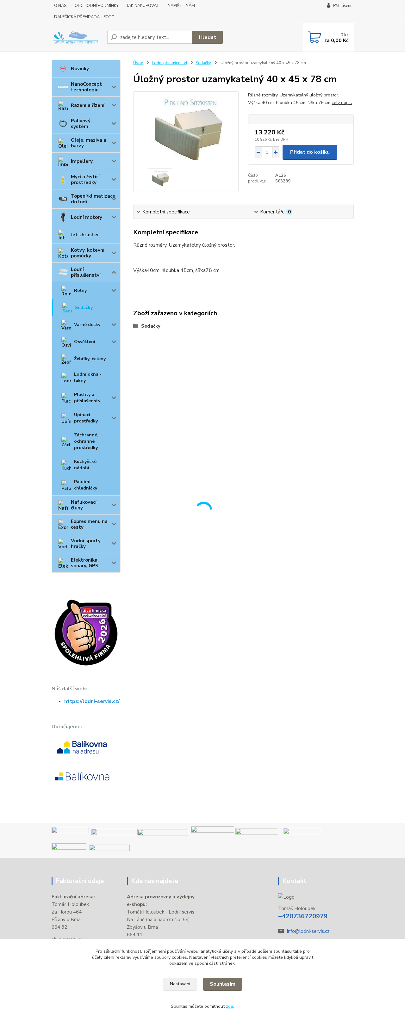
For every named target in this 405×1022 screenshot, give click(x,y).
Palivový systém (80, 124)
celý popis (342, 103)
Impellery (82, 161)
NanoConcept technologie (86, 87)
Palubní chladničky (85, 485)
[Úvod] (77, 37)
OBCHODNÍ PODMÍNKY (97, 6)
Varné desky (87, 325)
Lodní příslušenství (86, 272)
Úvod (138, 63)
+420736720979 (302, 916)
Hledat (207, 37)
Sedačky (84, 308)
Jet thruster (85, 234)
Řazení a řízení (87, 105)
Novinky (80, 68)
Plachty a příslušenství (88, 397)
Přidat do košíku (310, 152)
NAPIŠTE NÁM (181, 6)
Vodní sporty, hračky (86, 544)
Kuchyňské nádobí (85, 465)
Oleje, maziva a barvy (88, 143)
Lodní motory (86, 217)
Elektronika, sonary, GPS (85, 563)
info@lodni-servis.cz (308, 931)
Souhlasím (222, 984)
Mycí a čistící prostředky (85, 180)
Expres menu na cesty (89, 524)
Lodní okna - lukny (88, 377)
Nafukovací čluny (84, 505)
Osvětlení (84, 342)
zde (229, 1006)
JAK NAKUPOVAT (143, 6)
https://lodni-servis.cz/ (92, 701)
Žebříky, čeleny (90, 359)
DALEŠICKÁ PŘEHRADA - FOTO (84, 17)
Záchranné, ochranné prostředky (86, 441)
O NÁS (60, 6)
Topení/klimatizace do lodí (93, 199)
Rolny (80, 290)
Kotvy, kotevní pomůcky (87, 253)
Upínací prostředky (86, 418)
